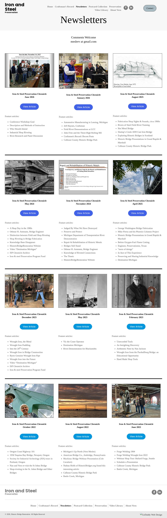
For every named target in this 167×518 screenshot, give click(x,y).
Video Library (116, 505)
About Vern (130, 505)
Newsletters (65, 505)
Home (33, 505)
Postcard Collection (83, 505)
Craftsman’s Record (48, 505)
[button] (126, 8)
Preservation (101, 505)
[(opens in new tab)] (29, 70)
